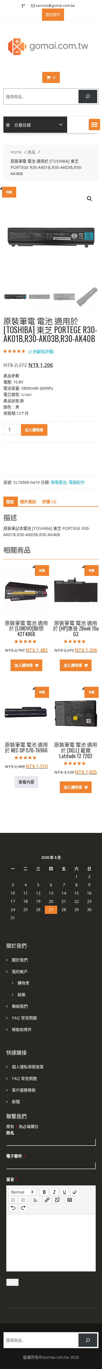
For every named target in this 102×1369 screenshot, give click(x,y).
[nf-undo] (13, 1208)
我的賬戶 (53, 14)
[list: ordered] (13, 1200)
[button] (94, 124)
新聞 (16, 1101)
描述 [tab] (10, 501)
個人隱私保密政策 (28, 1066)
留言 (12, 1179)
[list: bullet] (23, 1200)
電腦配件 (77, 482)
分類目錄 (22, 125)
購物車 (23, 983)
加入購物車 (34, 429)
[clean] (74, 1192)
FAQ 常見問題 (24, 1017)
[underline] (64, 1192)
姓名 (10, 1132)
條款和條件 (22, 1029)
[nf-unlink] (57, 1200)
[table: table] (69, 1200)
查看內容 (26, 782)
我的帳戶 (20, 971)
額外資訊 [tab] (28, 501)
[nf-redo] (23, 1208)
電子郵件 (16, 1156)
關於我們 (20, 960)
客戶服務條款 (24, 1090)
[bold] (44, 1192)
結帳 (22, 994)
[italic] (54, 1192)
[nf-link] (47, 1200)
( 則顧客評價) (41, 351)
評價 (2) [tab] (49, 501)
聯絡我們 (20, 1006)
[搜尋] (87, 96)
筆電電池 (59, 482)
